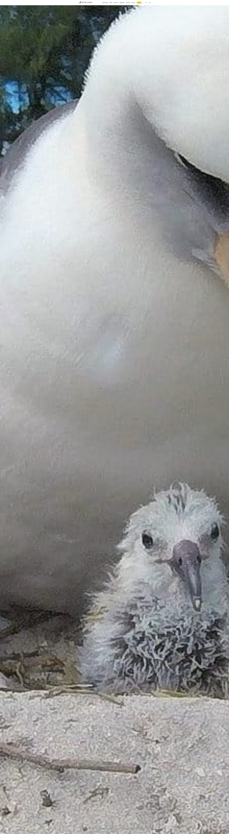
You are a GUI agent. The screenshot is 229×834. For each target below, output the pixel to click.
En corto (133, 2)
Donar (139, 2)
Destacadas (105, 2)
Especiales (121, 2)
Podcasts (116, 2)
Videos (110, 2)
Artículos (128, 2)
